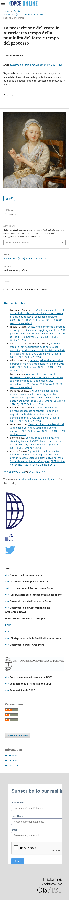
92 (23, 471)
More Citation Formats (17, 242)
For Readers (11, 755)
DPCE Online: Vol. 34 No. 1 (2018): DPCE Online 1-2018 (35, 355)
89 (13, 471)
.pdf (10, 198)
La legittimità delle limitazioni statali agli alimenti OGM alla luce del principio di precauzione (36, 441)
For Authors (11, 760)
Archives (18, 11)
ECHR (8, 625)
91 (20, 471)
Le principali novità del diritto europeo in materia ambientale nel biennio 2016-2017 (37, 364)
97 (40, 471)
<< (4, 471)
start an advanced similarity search (38, 479)
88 (10, 471)
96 (37, 471)
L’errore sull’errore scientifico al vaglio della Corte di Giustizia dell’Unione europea (37, 428)
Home (6, 11)
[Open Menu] (3, 3)
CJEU (8, 631)
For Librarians (12, 765)
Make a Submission (17, 735)
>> (45, 471)
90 (16, 471)
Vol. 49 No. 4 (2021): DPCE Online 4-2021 (23, 14)
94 (30, 471)
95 (33, 471)
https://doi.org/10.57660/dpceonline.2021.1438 (36, 64)
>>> (7, 575)
